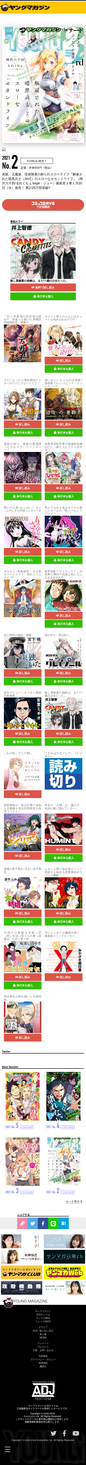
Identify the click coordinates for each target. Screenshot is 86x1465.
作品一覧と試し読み (43, 1330)
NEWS (43, 1337)
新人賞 (43, 1334)
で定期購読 (43, 207)
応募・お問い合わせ (43, 1350)
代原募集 (43, 1356)
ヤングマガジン (43, 1311)
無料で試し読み (45, 287)
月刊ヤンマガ (43, 1314)
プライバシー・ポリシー (43, 1359)
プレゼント (43, 1346)
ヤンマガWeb (43, 1318)
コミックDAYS (43, 1321)
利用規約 (43, 1362)
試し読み (65, 360)
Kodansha (29, 1416)
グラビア (43, 1327)
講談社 (43, 1366)
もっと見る (73, 1201)
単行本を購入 (45, 296)
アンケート (43, 1343)
